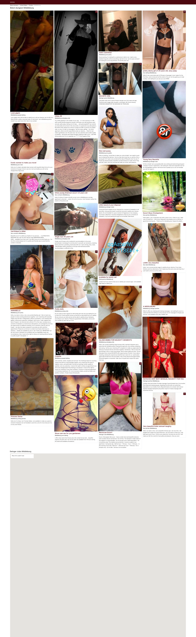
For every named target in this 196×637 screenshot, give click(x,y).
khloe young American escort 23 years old (71, 193)
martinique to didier (18, 231)
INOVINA (12, 2)
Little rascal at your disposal (110, 205)
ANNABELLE (15, 311)
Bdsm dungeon (14, 5)
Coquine (58, 356)
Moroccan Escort (105, 432)
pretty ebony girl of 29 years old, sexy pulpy (160, 71)
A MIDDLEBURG (149, 306)
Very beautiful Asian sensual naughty (157, 426)
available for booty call (107, 277)
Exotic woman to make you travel (23, 163)
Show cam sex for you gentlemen (67, 433)
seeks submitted (105, 53)
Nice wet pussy (105, 151)
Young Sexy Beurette (151, 159)
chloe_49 (58, 116)
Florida (31, 5)
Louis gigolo (15, 113)
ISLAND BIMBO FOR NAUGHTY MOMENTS (115, 340)
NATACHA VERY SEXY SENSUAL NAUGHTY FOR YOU (163, 379)
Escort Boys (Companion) (153, 213)
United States (23, 5)
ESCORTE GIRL (104, 96)
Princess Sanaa (16, 416)
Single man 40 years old (64, 237)
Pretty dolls (59, 309)
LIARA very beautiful (151, 263)
